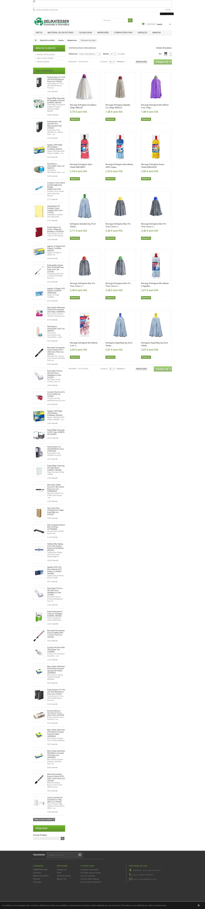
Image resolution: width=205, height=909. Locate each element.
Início (39, 32)
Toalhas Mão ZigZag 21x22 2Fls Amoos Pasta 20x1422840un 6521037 (55, 547)
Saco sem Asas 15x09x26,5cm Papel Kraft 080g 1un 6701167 (55, 511)
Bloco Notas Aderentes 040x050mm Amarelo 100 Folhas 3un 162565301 (56, 754)
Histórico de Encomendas (46, 54)
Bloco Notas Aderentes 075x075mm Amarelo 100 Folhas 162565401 (56, 309)
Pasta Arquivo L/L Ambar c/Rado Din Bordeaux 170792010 (55, 229)
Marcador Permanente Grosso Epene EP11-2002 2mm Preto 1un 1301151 (56, 351)
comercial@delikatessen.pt (147, 879)
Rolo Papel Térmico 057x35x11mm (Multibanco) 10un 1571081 (55, 591)
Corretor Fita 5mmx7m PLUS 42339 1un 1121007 (56, 394)
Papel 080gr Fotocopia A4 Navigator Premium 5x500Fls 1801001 (56, 100)
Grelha (166, 55)
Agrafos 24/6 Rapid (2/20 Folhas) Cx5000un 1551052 (54, 413)
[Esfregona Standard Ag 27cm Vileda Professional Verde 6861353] (84, 206)
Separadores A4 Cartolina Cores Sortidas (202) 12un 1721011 (54, 209)
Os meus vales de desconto (91, 882)
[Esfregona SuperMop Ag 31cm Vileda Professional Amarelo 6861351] (156, 325)
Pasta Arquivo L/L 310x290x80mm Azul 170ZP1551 (55, 449)
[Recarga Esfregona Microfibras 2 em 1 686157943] (84, 325)
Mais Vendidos (44, 70)
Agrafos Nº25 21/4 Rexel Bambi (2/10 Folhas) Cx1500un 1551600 (54, 570)
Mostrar (106, 54)
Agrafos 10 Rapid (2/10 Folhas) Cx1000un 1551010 (56, 248)
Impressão (103, 32)
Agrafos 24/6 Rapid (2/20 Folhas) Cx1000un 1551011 (54, 147)
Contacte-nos (158, 9)
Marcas (156, 32)
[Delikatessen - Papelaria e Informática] (55, 21)
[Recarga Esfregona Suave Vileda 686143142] (156, 146)
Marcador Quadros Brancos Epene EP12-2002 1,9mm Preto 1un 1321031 (56, 777)
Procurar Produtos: (40, 835)
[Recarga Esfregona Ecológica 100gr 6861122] (84, 87)
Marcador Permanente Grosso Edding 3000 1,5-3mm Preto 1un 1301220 (56, 634)
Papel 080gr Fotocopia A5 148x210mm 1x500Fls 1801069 (56, 468)
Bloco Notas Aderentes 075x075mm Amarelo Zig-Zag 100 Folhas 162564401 (56, 669)
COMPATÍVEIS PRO (123, 32)
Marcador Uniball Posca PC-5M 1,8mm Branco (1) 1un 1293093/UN (55, 488)
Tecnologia (85, 32)
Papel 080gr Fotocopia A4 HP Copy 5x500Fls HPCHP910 (56, 432)
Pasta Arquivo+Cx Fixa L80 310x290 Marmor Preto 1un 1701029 (56, 79)
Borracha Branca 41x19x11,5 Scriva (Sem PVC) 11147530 (55, 713)
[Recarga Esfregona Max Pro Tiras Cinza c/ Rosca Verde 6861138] (120, 265)
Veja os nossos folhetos (45, 58)
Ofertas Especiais (43, 62)
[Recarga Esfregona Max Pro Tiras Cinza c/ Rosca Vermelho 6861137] (84, 265)
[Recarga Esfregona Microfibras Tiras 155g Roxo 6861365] (156, 87)
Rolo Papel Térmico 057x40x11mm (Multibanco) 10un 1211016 (55, 374)
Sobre (59, 873)
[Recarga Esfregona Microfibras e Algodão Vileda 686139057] (156, 265)
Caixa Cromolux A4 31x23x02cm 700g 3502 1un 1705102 (54, 799)
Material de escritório (61, 32)
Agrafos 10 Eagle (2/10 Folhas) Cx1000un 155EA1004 (56, 290)
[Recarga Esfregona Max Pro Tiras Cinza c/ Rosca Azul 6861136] (156, 206)
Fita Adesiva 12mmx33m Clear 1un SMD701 (56, 328)
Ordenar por (73, 54)
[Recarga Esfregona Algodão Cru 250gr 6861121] (120, 87)
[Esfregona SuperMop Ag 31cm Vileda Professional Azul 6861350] (120, 325)
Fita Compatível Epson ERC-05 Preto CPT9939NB (56, 527)
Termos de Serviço (64, 876)
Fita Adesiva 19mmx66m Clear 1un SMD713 (56, 166)
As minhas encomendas (89, 870)
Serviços (142, 32)
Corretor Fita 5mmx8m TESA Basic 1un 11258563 (56, 649)
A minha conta (87, 866)
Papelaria (36, 879)
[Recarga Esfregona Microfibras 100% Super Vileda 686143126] (120, 146)
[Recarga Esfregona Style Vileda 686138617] (84, 146)
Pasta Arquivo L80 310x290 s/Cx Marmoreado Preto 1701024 (54, 125)
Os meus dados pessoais (90, 879)
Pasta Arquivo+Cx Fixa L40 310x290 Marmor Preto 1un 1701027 (56, 692)
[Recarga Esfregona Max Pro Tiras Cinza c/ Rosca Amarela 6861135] (120, 206)
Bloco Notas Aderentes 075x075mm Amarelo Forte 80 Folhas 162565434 (56, 733)
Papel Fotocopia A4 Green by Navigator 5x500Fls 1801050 (54, 614)
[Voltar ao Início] (35, 40)
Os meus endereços (88, 876)
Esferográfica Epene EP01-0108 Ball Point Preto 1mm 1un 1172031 (55, 268)
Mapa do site (61, 879)
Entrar (168, 9)
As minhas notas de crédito (91, 873)
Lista (170, 55)
